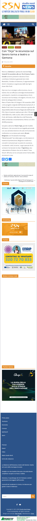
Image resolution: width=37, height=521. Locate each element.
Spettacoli (17, 47)
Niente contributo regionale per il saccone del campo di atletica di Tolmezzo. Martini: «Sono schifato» (18, 176)
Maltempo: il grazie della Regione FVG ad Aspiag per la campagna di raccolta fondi (18, 180)
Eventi (4, 448)
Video (3, 452)
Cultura (4, 47)
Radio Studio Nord (7, 455)
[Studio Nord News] (4, 24)
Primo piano (5, 418)
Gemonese (11, 47)
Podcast (4, 445)
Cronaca (4, 428)
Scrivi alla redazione (8, 459)
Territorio (5, 421)
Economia (5, 425)
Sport (3, 435)
